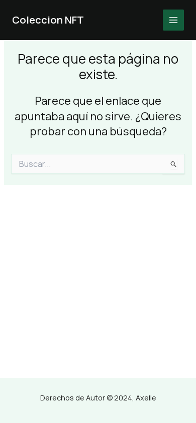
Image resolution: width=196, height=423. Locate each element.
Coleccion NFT (48, 20)
